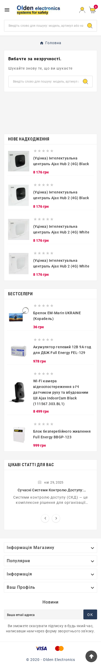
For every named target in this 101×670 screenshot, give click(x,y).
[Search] (89, 26)
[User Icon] (82, 10)
